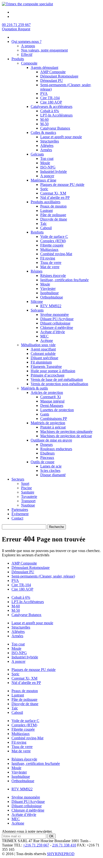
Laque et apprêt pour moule (61, 137)
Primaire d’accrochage (47, 375)
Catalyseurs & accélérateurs (51, 106)
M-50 (44, 124)
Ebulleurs (47, 453)
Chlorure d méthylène (56, 327)
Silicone (37, 301)
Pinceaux (47, 457)
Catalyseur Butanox (55, 128)
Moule (45, 163)
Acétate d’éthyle (52, 332)
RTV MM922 (50, 306)
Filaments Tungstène (46, 366)
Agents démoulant (44, 67)
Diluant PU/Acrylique (57, 319)
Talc (43, 223)
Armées (46, 150)
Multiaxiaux (49, 249)
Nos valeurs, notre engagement (44, 50)
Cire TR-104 (50, 98)
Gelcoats (37, 154)
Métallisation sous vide (38, 345)
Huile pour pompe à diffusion (53, 371)
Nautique (28, 505)
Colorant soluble (43, 353)
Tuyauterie (29, 496)
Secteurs (17, 479)
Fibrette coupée (51, 245)
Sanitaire (27, 492)
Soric (44, 189)
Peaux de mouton (53, 206)
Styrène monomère (54, 314)
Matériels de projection (48, 423)
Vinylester (48, 288)
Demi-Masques (51, 405)
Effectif (26, 54)
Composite (29, 63)
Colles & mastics (43, 132)
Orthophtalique (51, 297)
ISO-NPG (48, 167)
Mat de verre (49, 267)
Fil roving (47, 258)
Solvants (37, 310)
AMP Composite (53, 72)
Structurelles (49, 141)
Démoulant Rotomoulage (59, 76)
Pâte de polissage (53, 215)
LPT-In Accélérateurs (56, 115)
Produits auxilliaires (45, 202)
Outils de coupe (42, 462)
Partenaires (19, 509)
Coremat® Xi (50, 397)
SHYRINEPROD (60, 854)
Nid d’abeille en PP (55, 197)
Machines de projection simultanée (66, 431)
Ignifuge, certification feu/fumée (64, 280)
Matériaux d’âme (43, 180)
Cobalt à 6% (49, 111)
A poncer (47, 176)
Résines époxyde (53, 275)
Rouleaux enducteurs (56, 449)
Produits (17, 59)
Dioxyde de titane (53, 219)
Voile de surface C (54, 236)
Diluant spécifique (44, 358)
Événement (20, 514)
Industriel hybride (53, 171)
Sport (25, 483)
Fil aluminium (41, 362)
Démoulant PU (51, 80)
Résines (36, 271)
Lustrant (46, 210)
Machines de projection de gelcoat (66, 436)
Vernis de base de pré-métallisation (57, 379)
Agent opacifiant (43, 349)
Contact (17, 518)
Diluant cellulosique (55, 323)
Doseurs (46, 444)
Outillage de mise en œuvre (51, 440)
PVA (44, 93)
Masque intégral (52, 401)
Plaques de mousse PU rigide (62, 184)
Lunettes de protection (57, 410)
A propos (28, 46)
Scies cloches (50, 470)
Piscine (26, 488)
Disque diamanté (53, 475)
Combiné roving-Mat (56, 254)
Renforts (37, 232)
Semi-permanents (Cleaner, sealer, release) (43, 576)
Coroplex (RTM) (53, 241)
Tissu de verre (50, 262)
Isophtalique (49, 293)
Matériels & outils (34, 388)
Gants (44, 414)
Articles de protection (47, 392)
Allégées (46, 145)
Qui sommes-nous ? (26, 41)
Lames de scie (51, 466)
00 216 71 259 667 (16, 25)
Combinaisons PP (53, 418)
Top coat (46, 158)
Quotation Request (16, 29)
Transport (28, 501)
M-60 (44, 119)
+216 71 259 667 (36, 845)
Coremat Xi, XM (53, 193)
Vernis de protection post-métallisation (59, 384)
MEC (44, 336)
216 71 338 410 (64, 845)
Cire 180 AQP (51, 102)
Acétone (46, 340)
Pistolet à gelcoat (53, 427)
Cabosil (46, 228)
